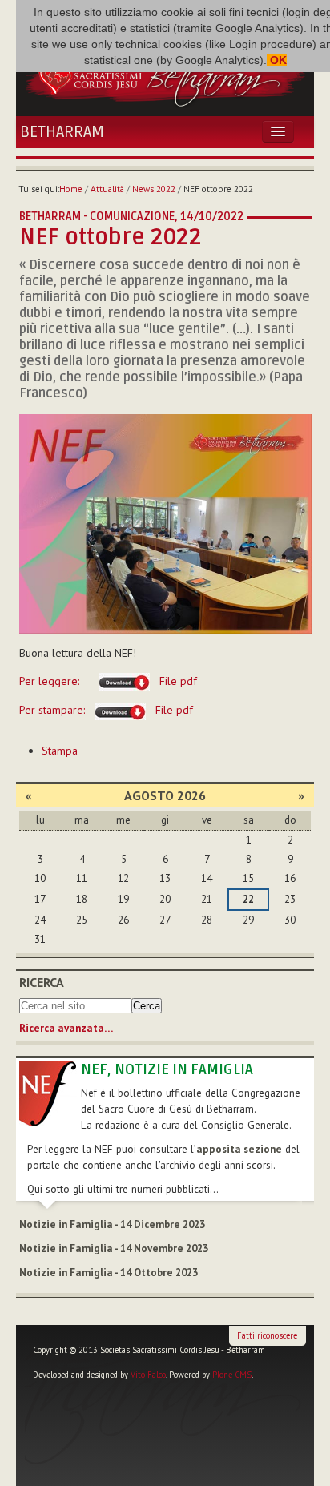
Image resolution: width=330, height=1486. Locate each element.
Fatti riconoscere (267, 1335)
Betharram (62, 132)
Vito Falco (148, 1374)
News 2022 (153, 189)
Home (70, 189)
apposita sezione (239, 1149)
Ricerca (41, 982)
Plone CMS (232, 1374)
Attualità (107, 189)
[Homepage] (165, 74)
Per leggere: (108, 681)
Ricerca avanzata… (66, 1028)
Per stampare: (106, 710)
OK (277, 60)
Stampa (60, 750)
